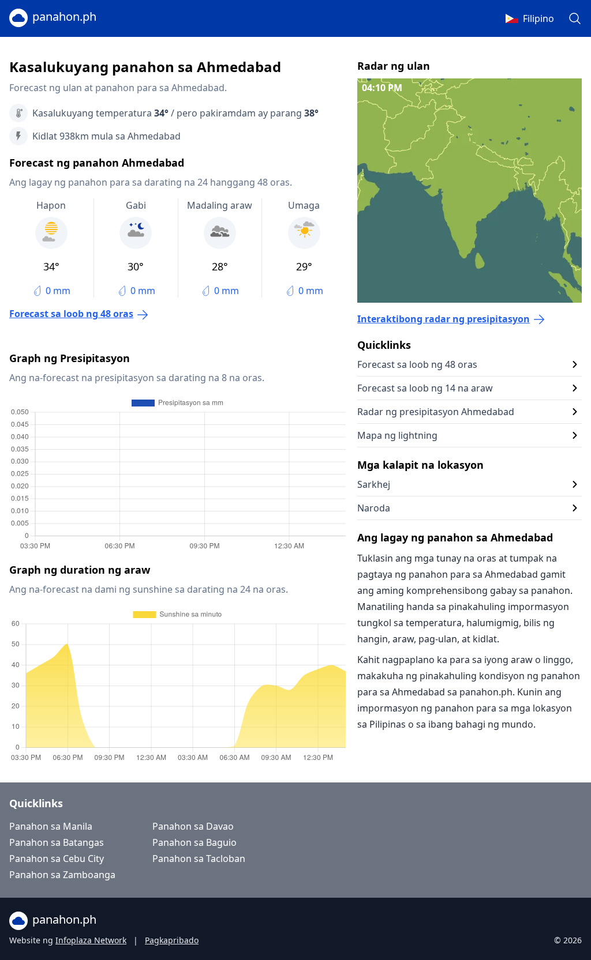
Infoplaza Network (90, 940)
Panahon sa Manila (50, 826)
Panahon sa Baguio (194, 842)
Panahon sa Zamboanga (62, 874)
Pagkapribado (172, 940)
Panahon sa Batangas (56, 842)
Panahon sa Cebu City (56, 858)
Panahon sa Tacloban (198, 858)
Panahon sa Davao (193, 826)
